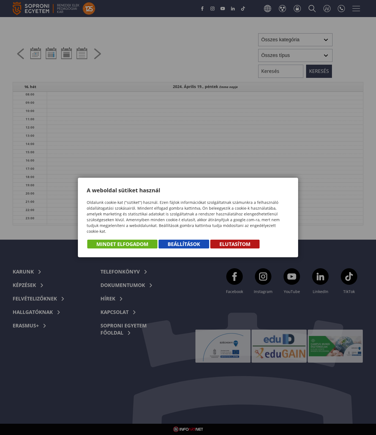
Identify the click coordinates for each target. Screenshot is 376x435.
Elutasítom (234, 244)
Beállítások (184, 244)
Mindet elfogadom (122, 244)
